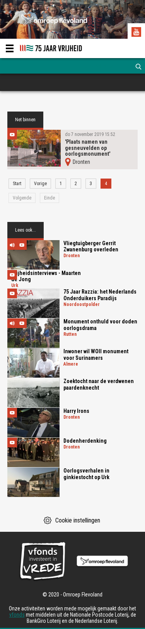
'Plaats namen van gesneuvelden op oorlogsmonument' (87, 148)
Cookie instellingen (77, 520)
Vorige (40, 183)
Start (17, 183)
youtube (137, 33)
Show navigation (9, 48)
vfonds (17, 615)
